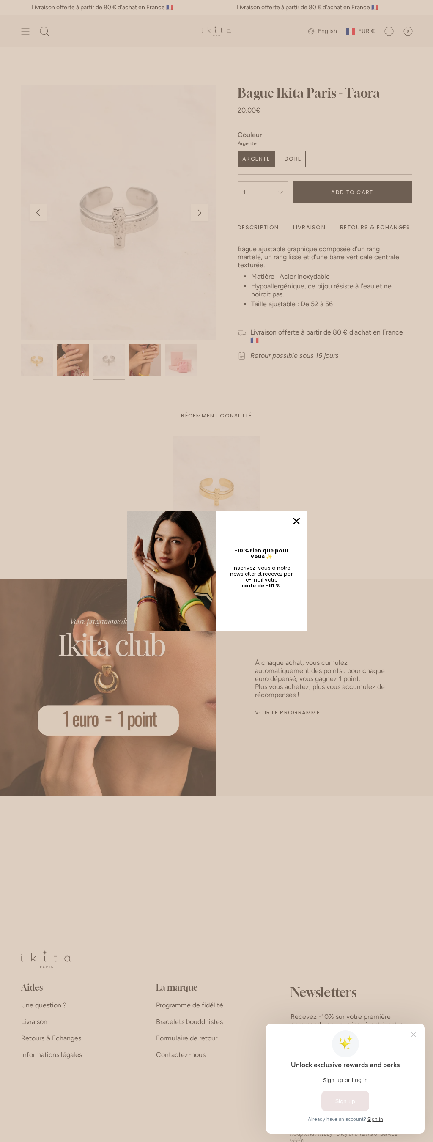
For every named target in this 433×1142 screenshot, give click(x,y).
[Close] (296, 521)
